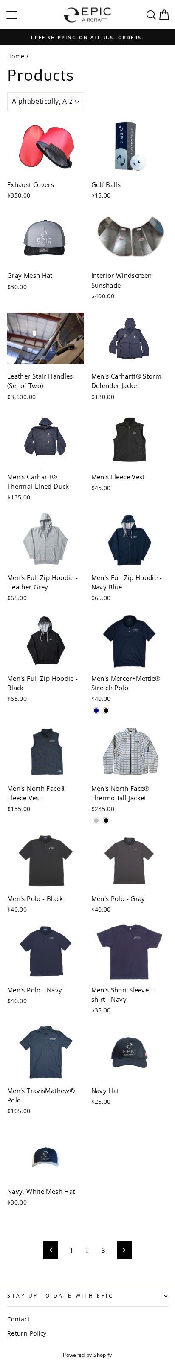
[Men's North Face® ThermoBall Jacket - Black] (106, 820)
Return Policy (27, 1333)
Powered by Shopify (87, 1355)
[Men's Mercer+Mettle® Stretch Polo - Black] (106, 710)
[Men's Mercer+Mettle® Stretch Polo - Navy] (96, 710)
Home (15, 56)
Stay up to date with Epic (60, 1295)
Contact (18, 1319)
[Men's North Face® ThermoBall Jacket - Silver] (96, 820)
